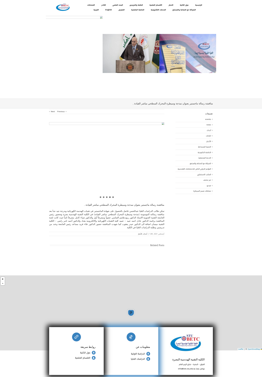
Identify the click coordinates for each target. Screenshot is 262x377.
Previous (61, 111)
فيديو (209, 185)
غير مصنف (207, 180)
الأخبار (140, 233)
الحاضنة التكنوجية (204, 152)
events (208, 119)
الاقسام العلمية (82, 358)
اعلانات (208, 135)
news (208, 124)
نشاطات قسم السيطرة (202, 191)
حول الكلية (85, 353)
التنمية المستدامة (204, 147)
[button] (131, 313)
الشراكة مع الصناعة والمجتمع (200, 163)
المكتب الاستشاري (204, 174)
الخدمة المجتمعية (204, 158)
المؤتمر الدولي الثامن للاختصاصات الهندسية (194, 169)
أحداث (145, 233)
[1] (62, 3)
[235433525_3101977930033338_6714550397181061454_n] (106, 160)
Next (53, 111)
